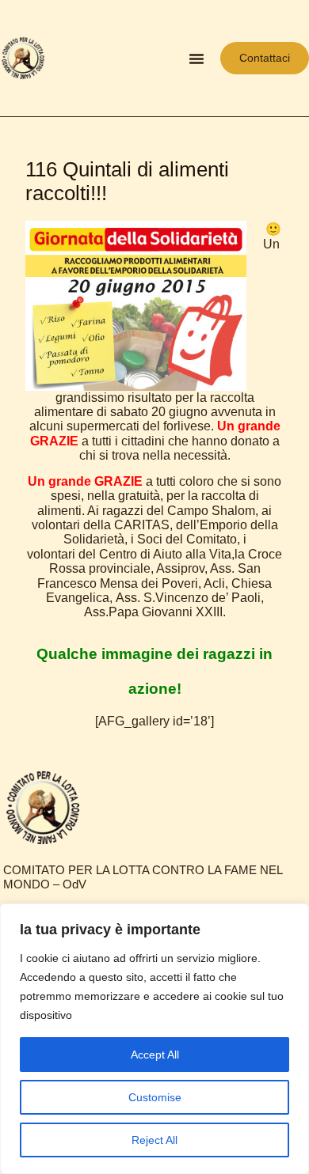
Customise (154, 1097)
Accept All (155, 1054)
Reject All (154, 1140)
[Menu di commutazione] (196, 58)
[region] (154, 1038)
